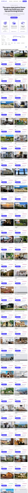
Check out (2, 38)
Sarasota (6, 44)
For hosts (20, 1)
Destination (2, 35)
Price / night (15, 35)
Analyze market (10, 114)
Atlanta (2, 44)
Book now (4, 114)
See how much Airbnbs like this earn (7, 65)
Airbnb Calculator (15, 1)
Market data (10, 1)
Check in (22, 35)
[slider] (13, 36)
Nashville (9, 44)
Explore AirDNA (14, 17)
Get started (24, 1)
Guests (8, 38)
